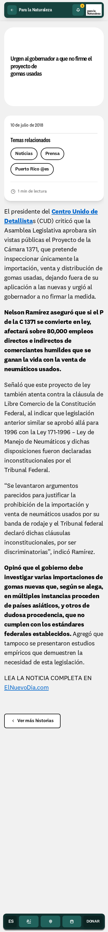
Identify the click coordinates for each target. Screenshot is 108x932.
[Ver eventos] (71, 921)
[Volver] (12, 10)
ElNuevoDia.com (26, 688)
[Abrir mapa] (50, 921)
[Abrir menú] (29, 921)
